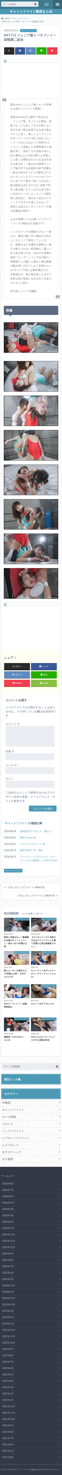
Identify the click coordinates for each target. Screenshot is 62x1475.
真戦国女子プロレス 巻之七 (35, 831)
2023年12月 (8, 1298)
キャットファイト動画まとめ (31, 11)
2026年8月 (8, 1183)
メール (11, 765)
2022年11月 (8, 1336)
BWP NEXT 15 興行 (31, 850)
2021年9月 (8, 1425)
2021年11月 (8, 1412)
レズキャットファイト (16, 1137)
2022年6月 (8, 1368)
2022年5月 (8, 1374)
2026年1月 (8, 1228)
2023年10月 (8, 1304)
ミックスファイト (13, 1130)
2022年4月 (8, 1380)
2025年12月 (8, 1234)
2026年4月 (8, 1209)
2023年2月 (8, 1317)
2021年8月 (8, 1431)
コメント (13, 723)
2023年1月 (8, 1323)
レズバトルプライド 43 (32, 843)
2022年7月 (8, 1361)
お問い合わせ (46, 4)
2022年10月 (8, 1342)
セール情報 (9, 1116)
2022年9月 (8, 1349)
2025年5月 (8, 1279)
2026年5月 (8, 1202)
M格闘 (6, 1102)
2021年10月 (8, 1419)
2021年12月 (8, 1406)
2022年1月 (8, 1399)
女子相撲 (7, 1159)
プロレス (7, 1123)
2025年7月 (8, 1266)
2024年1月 (8, 1291)
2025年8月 (8, 1259)
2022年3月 (8, 1387)
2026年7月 (8, 1189)
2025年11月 (8, 1240)
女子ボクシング (11, 1152)
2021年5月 (8, 1450)
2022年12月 (8, 1329)
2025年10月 (8, 1247)
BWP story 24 (28, 837)
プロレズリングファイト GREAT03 (36, 895)
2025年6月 (8, 1272)
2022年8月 (8, 1355)
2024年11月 (8, 1285)
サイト (10, 778)
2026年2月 (8, 1221)
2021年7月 (8, 1438)
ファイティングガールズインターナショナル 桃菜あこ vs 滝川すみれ (39, 858)
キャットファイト (16, 823)
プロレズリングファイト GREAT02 (26, 887)
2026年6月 (8, 1196)
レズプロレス (10, 1144)
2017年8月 (8, 1457)
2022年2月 (8, 1393)
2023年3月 (8, 1310)
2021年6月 (8, 1444)
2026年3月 (8, 1215)
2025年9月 (8, 1253)
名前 (10, 751)
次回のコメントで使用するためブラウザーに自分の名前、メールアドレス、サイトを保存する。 (30, 796)
